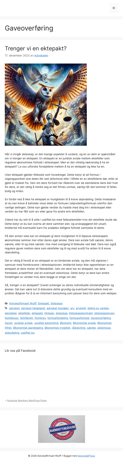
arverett (81, 308)
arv (72, 308)
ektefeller (24, 313)
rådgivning (78, 327)
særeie (91, 327)
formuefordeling (57, 318)
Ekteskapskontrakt (81, 313)
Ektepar (49, 313)
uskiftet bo (28, 332)
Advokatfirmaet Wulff (22, 303)
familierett (26, 318)
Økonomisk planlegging (28, 327)
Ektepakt (43, 303)
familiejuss (11, 318)
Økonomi (65, 323)
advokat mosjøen (58, 308)
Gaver (8, 323)
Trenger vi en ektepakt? (36, 48)
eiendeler (11, 313)
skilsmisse (104, 327)
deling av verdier (98, 308)
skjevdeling (12, 332)
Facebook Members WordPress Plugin (27, 400)
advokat (14, 308)
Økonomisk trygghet (57, 327)
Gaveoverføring (101, 318)
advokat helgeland (33, 308)
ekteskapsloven (104, 313)
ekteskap (61, 313)
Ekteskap (56, 303)
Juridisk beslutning (46, 323)
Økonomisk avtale (84, 323)
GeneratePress (86, 455)
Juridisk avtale (23, 323)
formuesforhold (79, 318)
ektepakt (37, 313)
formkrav (40, 318)
